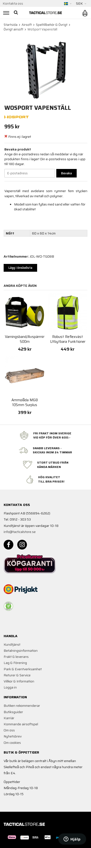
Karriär (9, 718)
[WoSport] (16, 116)
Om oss (9, 730)
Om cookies (12, 742)
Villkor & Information (19, 681)
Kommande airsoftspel (21, 724)
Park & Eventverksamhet (23, 669)
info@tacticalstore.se (20, 531)
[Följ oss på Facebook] (8, 545)
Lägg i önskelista (20, 267)
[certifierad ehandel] (8, 606)
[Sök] (16, 13)
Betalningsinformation (21, 650)
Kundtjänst (12, 644)
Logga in (10, 687)
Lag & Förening (15, 662)
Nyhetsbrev (13, 736)
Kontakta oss (13, 3)
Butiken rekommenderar (22, 705)
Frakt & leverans (16, 656)
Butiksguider (13, 712)
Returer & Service (17, 675)
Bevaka (66, 173)
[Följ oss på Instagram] (22, 545)
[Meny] (5, 13)
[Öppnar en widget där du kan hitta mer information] (72, 839)
